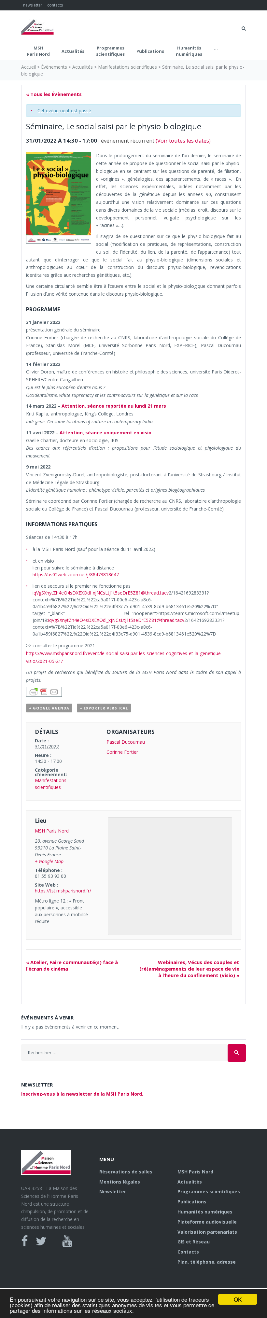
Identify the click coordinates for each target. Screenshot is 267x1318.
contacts (55, 5)
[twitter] (41, 1241)
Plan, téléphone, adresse (206, 1262)
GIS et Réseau (193, 1242)
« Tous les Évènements (54, 94)
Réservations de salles (125, 1172)
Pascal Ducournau (125, 742)
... (216, 48)
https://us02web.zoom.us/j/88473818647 (76, 574)
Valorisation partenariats (207, 1232)
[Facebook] (24, 1241)
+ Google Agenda (49, 708)
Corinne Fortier (122, 752)
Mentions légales (119, 1182)
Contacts (188, 1252)
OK (238, 1299)
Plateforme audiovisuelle (207, 1222)
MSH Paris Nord (38, 51)
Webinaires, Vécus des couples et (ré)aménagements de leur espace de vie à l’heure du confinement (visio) (189, 968)
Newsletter (112, 1191)
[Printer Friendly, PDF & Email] (44, 691)
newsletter (32, 5)
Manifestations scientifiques (127, 67)
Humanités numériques (189, 51)
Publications (150, 51)
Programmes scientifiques (110, 51)
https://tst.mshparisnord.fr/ (63, 891)
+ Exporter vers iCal (104, 708)
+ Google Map (49, 861)
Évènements (54, 67)
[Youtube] (67, 1241)
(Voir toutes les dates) (183, 140)
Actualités (73, 51)
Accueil (28, 67)
